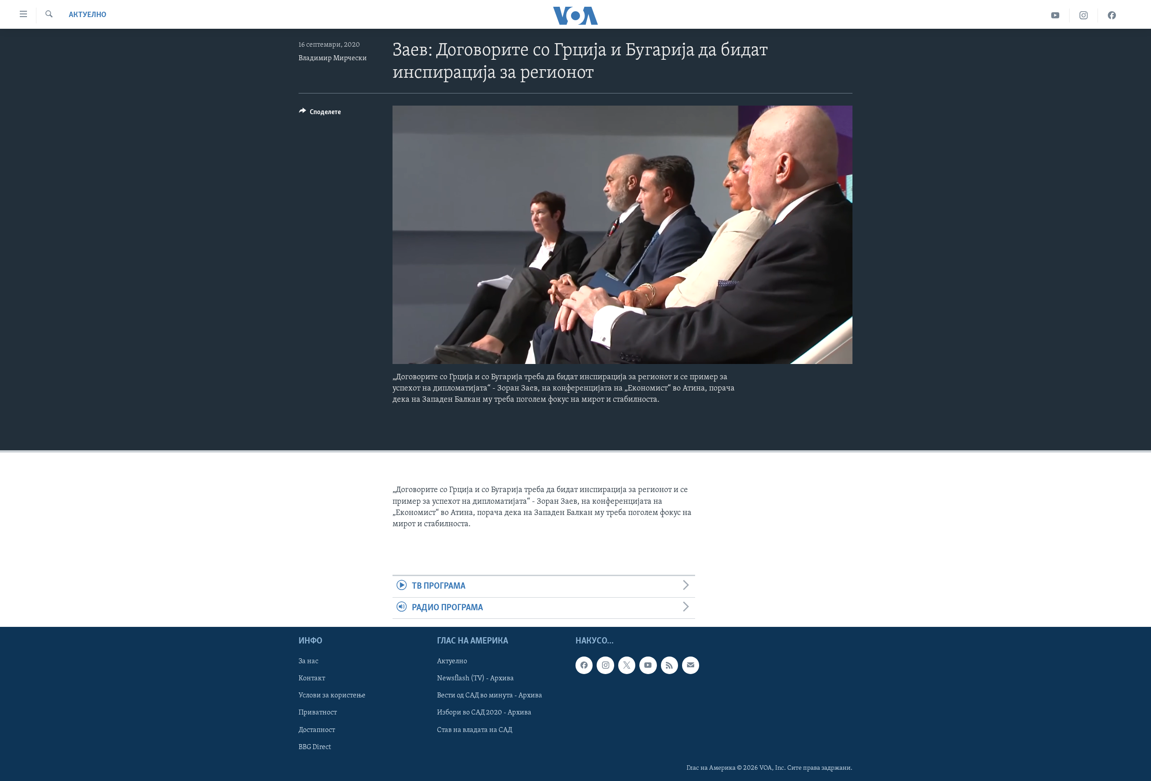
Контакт (312, 678)
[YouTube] (1055, 15)
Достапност (317, 729)
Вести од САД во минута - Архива (489, 695)
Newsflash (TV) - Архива (475, 678)
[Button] (320, 114)
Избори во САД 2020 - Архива (484, 712)
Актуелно (88, 15)
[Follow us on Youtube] (647, 665)
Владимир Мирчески (333, 58)
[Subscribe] (690, 665)
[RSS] (669, 665)
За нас (308, 661)
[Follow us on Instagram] (605, 665)
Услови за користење (332, 695)
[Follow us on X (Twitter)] (626, 665)
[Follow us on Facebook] (584, 665)
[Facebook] (1112, 15)
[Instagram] (1084, 15)
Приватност (318, 712)
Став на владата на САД (474, 729)
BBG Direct (315, 746)
